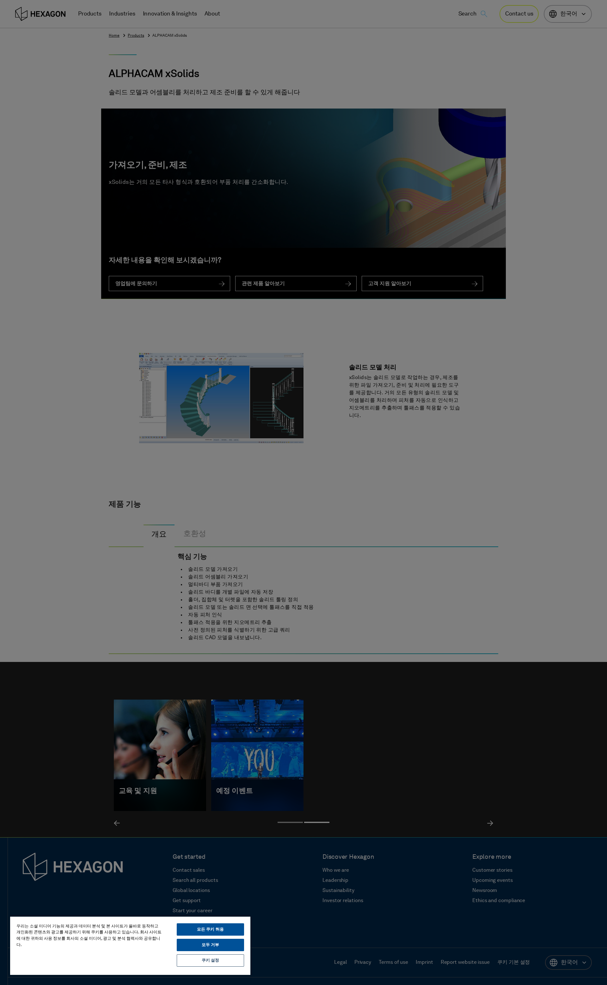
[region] (130, 945)
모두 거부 (210, 945)
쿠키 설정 (210, 960)
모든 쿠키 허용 (210, 929)
